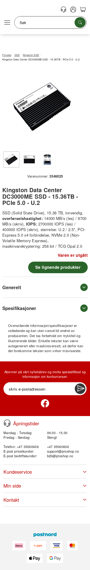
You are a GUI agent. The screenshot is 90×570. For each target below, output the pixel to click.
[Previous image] (9, 108)
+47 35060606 (58, 446)
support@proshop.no (63, 451)
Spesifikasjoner (19, 308)
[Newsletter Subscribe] (80, 388)
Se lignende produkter (58, 267)
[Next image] (77, 108)
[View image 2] (29, 159)
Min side (12, 485)
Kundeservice (17, 471)
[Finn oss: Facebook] (45, 403)
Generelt (11, 287)
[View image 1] (11, 159)
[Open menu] (7, 23)
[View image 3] (47, 159)
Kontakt (11, 499)
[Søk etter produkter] (80, 22)
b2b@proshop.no (60, 456)
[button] (43, 107)
